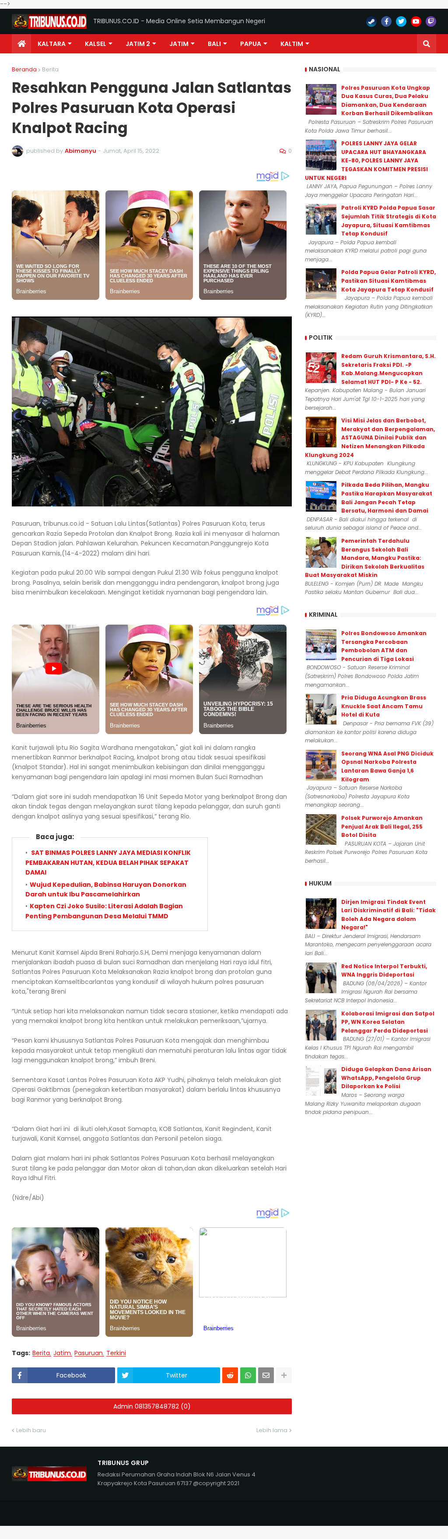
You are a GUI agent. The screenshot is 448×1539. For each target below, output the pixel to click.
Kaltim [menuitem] (291, 43)
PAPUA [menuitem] (250, 43)
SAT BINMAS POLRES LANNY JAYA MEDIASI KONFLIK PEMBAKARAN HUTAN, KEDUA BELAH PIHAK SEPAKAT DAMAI (108, 862)
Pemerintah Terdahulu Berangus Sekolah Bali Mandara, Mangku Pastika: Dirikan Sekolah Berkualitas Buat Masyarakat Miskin (364, 558)
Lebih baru (31, 1430)
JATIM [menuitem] (179, 43)
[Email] (266, 1375)
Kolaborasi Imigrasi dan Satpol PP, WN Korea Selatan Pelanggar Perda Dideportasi (387, 1022)
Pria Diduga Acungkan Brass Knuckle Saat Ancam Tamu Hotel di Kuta (383, 706)
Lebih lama (271, 1430)
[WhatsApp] (248, 1375)
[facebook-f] (386, 21)
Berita (50, 69)
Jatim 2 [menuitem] (138, 43)
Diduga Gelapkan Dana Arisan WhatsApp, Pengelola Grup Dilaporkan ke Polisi (386, 1077)
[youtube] (416, 21)
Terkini (116, 1353)
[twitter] (401, 21)
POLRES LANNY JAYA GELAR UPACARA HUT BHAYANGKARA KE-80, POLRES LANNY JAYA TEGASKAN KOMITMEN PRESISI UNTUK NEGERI (366, 160)
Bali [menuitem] (214, 43)
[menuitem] (21, 43)
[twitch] (431, 21)
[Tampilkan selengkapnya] (284, 1375)
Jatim (62, 1353)
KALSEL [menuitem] (95, 43)
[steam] (371, 21)
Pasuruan (88, 1353)
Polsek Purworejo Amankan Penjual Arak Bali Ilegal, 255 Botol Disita (382, 826)
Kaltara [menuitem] (52, 43)
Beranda (24, 69)
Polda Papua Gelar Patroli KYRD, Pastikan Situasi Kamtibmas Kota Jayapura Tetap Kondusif (388, 280)
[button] (426, 43)
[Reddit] (230, 1375)
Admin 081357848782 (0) (152, 1406)
